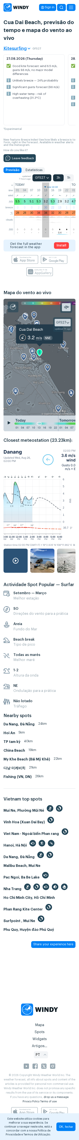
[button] (59, 460)
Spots (39, 1032)
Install (61, 245)
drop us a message (56, 1097)
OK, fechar (66, 1126)
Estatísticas (34, 170)
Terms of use (48, 1101)
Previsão (12, 170)
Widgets (39, 1039)
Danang (13, 452)
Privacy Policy (31, 1101)
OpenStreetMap (52, 413)
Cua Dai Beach (31, 329)
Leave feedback (23, 158)
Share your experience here (53, 944)
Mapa (39, 1025)
